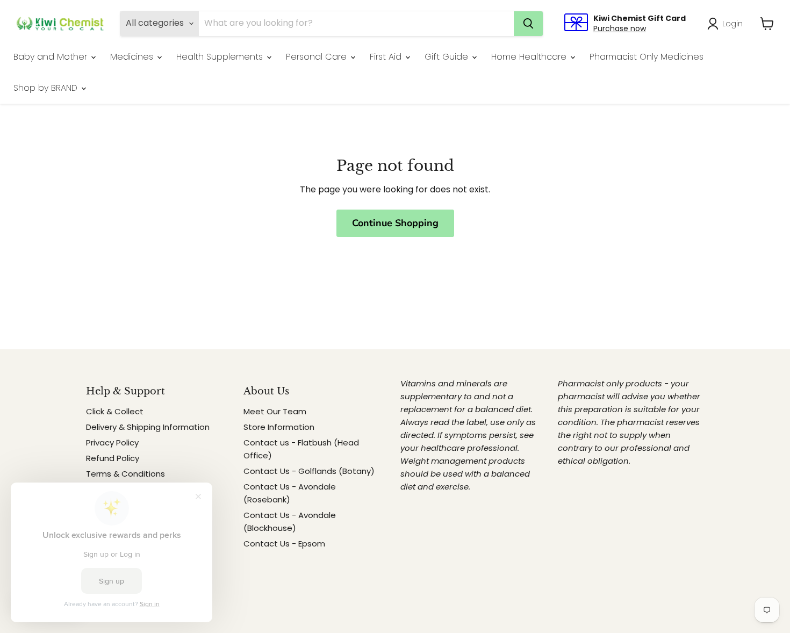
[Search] (528, 23)
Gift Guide (448, 57)
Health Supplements (220, 57)
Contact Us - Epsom (284, 543)
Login (732, 23)
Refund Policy (112, 458)
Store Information (278, 427)
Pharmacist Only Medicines (646, 57)
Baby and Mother (51, 57)
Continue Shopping (395, 223)
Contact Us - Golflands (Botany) (309, 471)
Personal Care (317, 57)
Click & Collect (114, 411)
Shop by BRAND (46, 88)
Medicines (133, 57)
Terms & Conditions (125, 473)
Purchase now (619, 28)
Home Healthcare (530, 57)
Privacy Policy (112, 442)
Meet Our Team (274, 411)
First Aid (387, 57)
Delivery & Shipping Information (148, 427)
